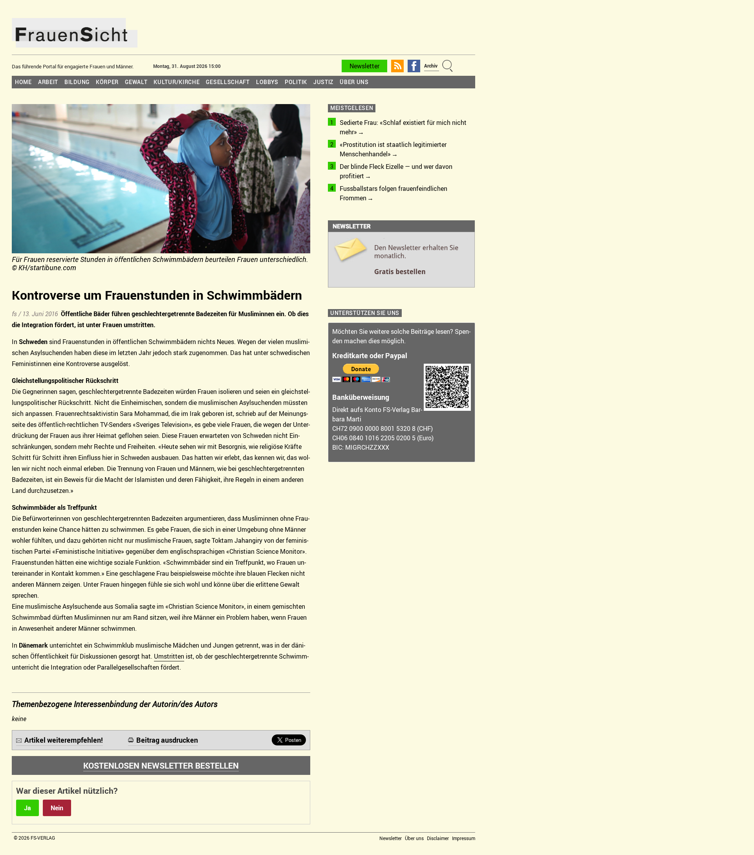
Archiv (430, 65)
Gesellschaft (227, 82)
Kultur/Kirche (176, 82)
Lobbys (267, 82)
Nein (57, 808)
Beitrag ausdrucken (167, 740)
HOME (23, 82)
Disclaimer (438, 838)
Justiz (323, 82)
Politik (296, 82)
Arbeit (48, 82)
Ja (27, 808)
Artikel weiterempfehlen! (63, 740)
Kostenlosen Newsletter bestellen (161, 765)
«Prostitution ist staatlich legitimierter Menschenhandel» (393, 149)
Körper (107, 82)
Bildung (77, 82)
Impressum (463, 838)
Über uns (354, 82)
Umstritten (169, 656)
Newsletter (364, 66)
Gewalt (136, 82)
